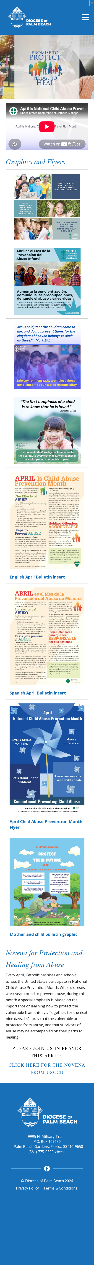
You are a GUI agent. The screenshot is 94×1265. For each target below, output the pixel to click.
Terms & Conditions (60, 1188)
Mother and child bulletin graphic (43, 934)
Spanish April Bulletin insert (38, 693)
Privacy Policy (27, 1188)
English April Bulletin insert (37, 577)
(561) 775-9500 (41, 1151)
